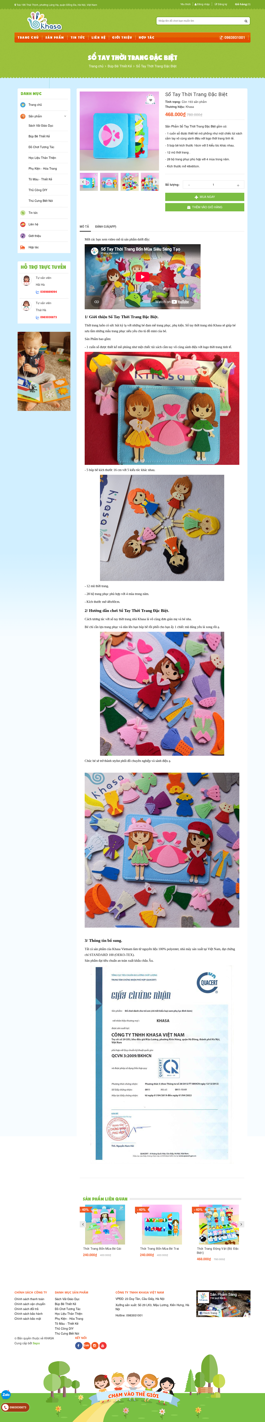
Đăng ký (222, 4)
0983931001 (234, 37)
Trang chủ (35, 104)
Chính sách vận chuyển (29, 1304)
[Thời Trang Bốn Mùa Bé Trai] (162, 1225)
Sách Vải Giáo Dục (41, 125)
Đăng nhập (203, 4)
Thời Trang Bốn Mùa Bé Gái (102, 1249)
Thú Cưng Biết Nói (41, 201)
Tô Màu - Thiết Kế (40, 179)
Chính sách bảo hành (28, 1313)
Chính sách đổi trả (26, 1309)
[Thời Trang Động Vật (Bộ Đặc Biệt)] (219, 1225)
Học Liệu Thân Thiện (42, 158)
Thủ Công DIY (38, 190)
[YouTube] (103, 1348)
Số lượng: (172, 184)
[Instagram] (95, 1348)
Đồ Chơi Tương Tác (41, 147)
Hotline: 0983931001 (129, 1315)
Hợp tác (34, 247)
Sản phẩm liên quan (105, 1199)
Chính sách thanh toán (29, 1299)
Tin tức (33, 213)
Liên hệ (33, 224)
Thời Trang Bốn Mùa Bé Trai (159, 1249)
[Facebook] (78, 1348)
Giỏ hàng (241, 4)
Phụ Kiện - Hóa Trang (43, 168)
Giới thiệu (35, 236)
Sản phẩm (35, 116)
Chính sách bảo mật (27, 1318)
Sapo (36, 1343)
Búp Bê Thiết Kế (39, 136)
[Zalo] (86, 1348)
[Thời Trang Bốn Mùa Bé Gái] (105, 1225)
